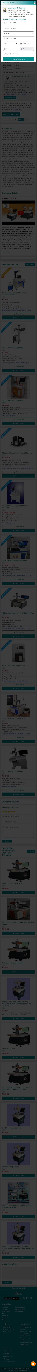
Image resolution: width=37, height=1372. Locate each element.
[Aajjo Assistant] (33, 1363)
